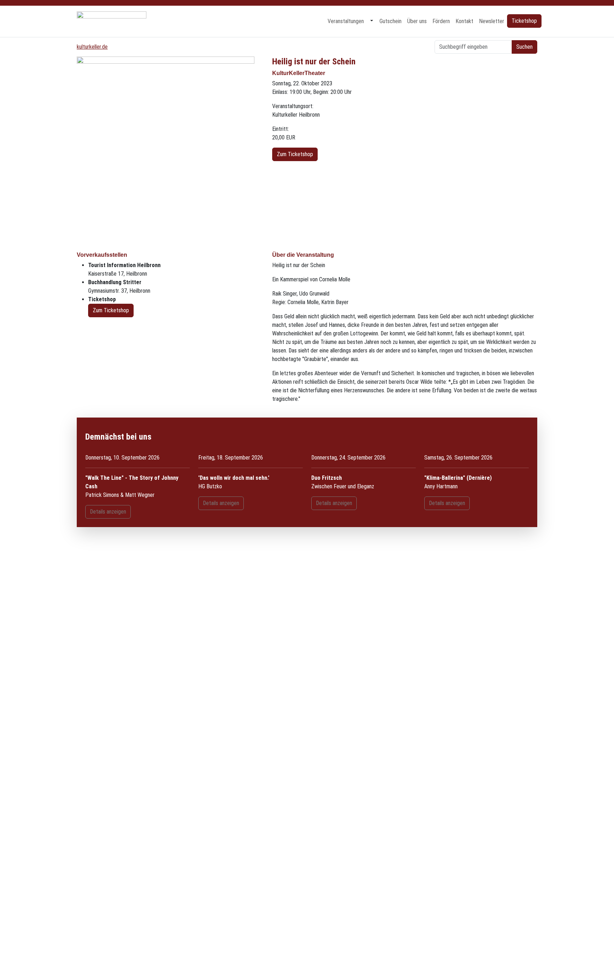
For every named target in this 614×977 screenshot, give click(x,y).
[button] (372, 21)
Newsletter (491, 21)
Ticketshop (524, 20)
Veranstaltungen (346, 21)
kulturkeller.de (92, 46)
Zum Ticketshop (295, 154)
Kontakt (464, 21)
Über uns (417, 21)
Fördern (441, 21)
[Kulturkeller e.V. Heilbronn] (111, 21)
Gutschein (390, 21)
